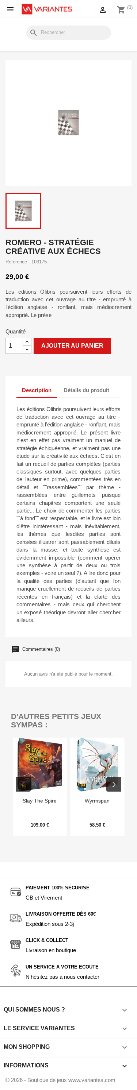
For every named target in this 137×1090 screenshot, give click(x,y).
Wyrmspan (97, 801)
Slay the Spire (40, 801)
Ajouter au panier (72, 346)
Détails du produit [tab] (86, 390)
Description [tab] (37, 390)
